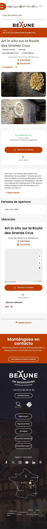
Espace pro (23, 416)
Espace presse (23, 424)
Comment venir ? (23, 446)
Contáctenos (23, 395)
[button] (41, 6)
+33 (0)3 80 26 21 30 (23, 390)
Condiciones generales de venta (12, 513)
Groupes (23, 431)
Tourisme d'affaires (23, 438)
